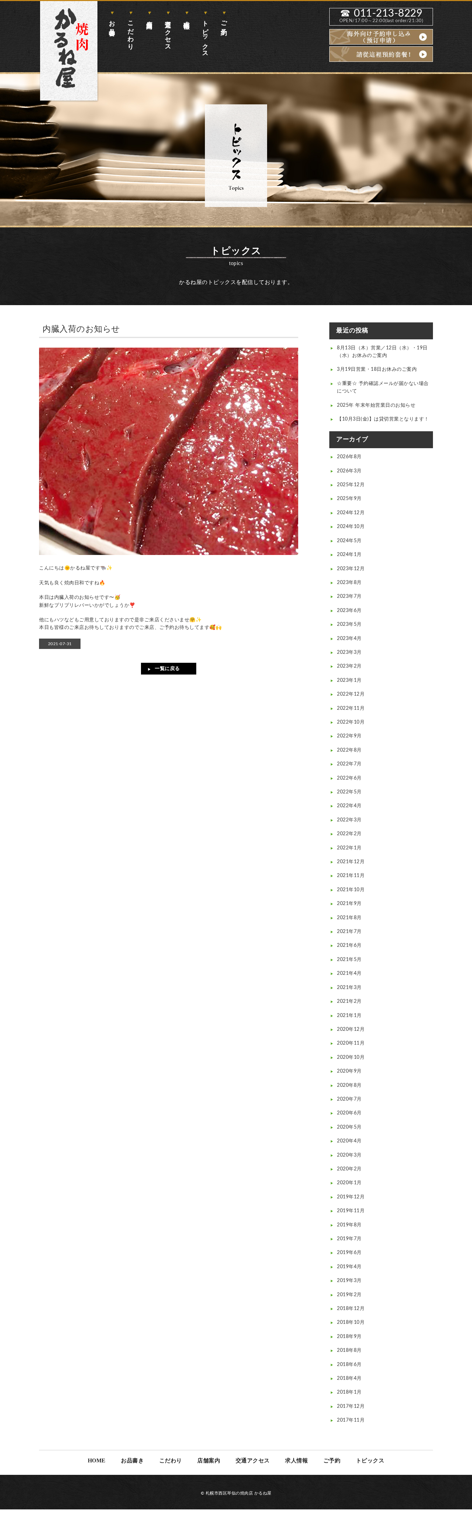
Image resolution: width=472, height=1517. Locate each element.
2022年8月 (349, 750)
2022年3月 (349, 820)
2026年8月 (349, 456)
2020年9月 (349, 1071)
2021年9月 (349, 903)
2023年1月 (349, 680)
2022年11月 (351, 708)
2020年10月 (351, 1057)
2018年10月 (351, 1322)
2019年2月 (349, 1294)
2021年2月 (349, 1001)
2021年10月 (351, 889)
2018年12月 (351, 1308)
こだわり (130, 31)
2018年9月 (349, 1336)
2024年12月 (351, 512)
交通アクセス (167, 32)
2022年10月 (351, 722)
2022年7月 (349, 764)
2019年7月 (349, 1238)
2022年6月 (349, 778)
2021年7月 (349, 931)
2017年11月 (351, 1420)
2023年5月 (349, 624)
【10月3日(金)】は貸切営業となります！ (383, 419)
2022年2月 (349, 833)
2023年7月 (349, 596)
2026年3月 (349, 471)
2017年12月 (351, 1406)
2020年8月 (349, 1085)
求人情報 (186, 17)
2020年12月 (351, 1029)
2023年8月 (349, 582)
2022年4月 (349, 805)
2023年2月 (349, 666)
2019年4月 (349, 1266)
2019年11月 (351, 1210)
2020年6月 (349, 1113)
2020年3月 (349, 1155)
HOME (97, 1460)
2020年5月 (349, 1127)
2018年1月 (349, 1392)
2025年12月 (351, 484)
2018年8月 (349, 1350)
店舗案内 (149, 17)
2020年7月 (349, 1099)
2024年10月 (351, 526)
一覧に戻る (167, 668)
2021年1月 (349, 1015)
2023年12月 (351, 568)
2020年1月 (349, 1182)
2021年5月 (349, 959)
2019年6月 (349, 1252)
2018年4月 (349, 1378)
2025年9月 (349, 498)
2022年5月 (349, 792)
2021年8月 (349, 917)
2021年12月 (351, 861)
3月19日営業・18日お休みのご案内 (377, 369)
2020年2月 (349, 1169)
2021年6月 (349, 945)
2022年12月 (351, 694)
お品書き (111, 24)
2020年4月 (349, 1141)
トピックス (205, 35)
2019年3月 (349, 1280)
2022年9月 (349, 736)
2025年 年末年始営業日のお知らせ (376, 405)
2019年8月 (349, 1225)
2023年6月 (349, 610)
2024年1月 (349, 554)
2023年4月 (349, 638)
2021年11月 (351, 875)
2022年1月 (349, 848)
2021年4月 (349, 973)
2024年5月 (349, 540)
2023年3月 (349, 652)
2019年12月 (351, 1197)
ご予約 (223, 20)
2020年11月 (351, 1043)
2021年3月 (349, 987)
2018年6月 (349, 1364)
